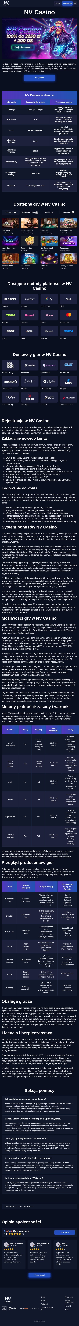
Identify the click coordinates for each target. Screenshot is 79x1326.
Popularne (9, 212)
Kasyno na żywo (28, 212)
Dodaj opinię (64, 1232)
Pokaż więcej (39, 1275)
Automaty (67, 212)
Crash (47, 212)
